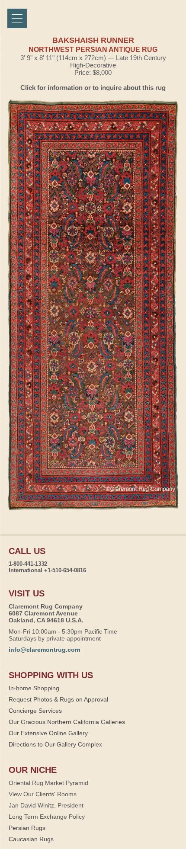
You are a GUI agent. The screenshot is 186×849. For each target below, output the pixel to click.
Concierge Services (35, 710)
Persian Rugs (27, 827)
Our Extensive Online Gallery (48, 733)
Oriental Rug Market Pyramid (48, 782)
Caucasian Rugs (31, 839)
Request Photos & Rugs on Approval (58, 699)
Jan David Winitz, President (46, 805)
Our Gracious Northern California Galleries (67, 721)
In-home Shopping (34, 688)
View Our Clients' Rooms (43, 794)
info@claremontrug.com (44, 649)
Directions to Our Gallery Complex (55, 744)
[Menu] (17, 18)
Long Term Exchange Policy (47, 816)
